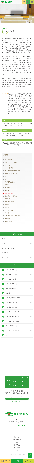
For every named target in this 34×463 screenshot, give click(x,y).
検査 (3, 243)
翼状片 (7, 207)
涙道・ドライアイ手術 (13, 330)
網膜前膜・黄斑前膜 (11, 196)
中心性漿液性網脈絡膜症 (12, 170)
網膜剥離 (7, 199)
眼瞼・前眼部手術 (12, 326)
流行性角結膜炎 (10, 182)
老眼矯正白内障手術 (12, 274)
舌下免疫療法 (9, 210)
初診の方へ (17, 437)
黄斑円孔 (7, 218)
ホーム (17, 434)
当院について (17, 439)
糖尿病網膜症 (9, 193)
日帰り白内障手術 (12, 270)
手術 (3, 238)
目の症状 (5, 257)
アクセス (17, 450)
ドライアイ (8, 165)
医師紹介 (17, 442)
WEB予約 (7, 461)
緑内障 (7, 204)
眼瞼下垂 (7, 187)
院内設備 (17, 447)
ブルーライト (9, 168)
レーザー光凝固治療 (12, 316)
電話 (18, 461)
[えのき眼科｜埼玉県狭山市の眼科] (6, 2)
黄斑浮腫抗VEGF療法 (13, 298)
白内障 (7, 184)
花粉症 (7, 213)
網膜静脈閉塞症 (10, 201)
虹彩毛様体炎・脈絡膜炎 (12, 215)
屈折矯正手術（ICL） (13, 321)
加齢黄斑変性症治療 (11, 173)
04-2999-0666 (19, 425)
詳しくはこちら (17, 401)
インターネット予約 (17, 397)
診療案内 (17, 445)
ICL (7, 335)
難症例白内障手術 (12, 284)
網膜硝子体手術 (11, 288)
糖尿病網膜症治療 (12, 302)
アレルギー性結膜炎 (11, 162)
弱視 (6, 176)
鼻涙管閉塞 (8, 221)
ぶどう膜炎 (8, 159)
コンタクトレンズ (8, 248)
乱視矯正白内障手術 (12, 279)
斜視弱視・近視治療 (12, 312)
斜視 (6, 179)
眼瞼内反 (7, 190)
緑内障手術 (9, 293)
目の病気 (5, 252)
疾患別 (5, 155)
